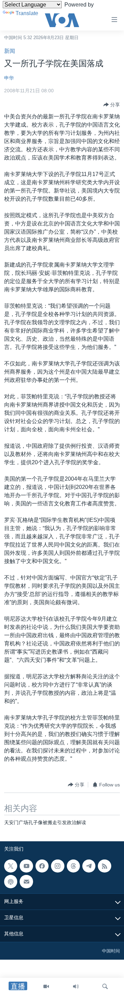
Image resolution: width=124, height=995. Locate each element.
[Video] (46, 986)
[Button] (111, 105)
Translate (27, 13)
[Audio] (75, 986)
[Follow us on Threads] (73, 866)
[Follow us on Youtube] (26, 866)
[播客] (10, 881)
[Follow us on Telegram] (88, 866)
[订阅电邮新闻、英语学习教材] (26, 881)
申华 (9, 78)
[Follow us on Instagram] (57, 866)
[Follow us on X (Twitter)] (10, 866)
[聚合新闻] (104, 866)
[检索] (105, 986)
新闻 (9, 51)
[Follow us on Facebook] (42, 866)
